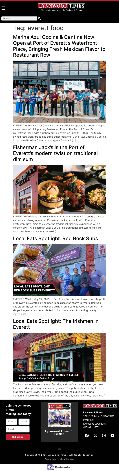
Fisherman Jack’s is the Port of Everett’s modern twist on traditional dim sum (55, 153)
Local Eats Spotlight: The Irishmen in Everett (56, 324)
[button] (59, 448)
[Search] (39, 18)
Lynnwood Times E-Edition (59, 433)
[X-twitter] (95, 435)
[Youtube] (112, 435)
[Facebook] (87, 435)
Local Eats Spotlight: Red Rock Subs (55, 238)
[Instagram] (104, 435)
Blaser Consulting (67, 459)
